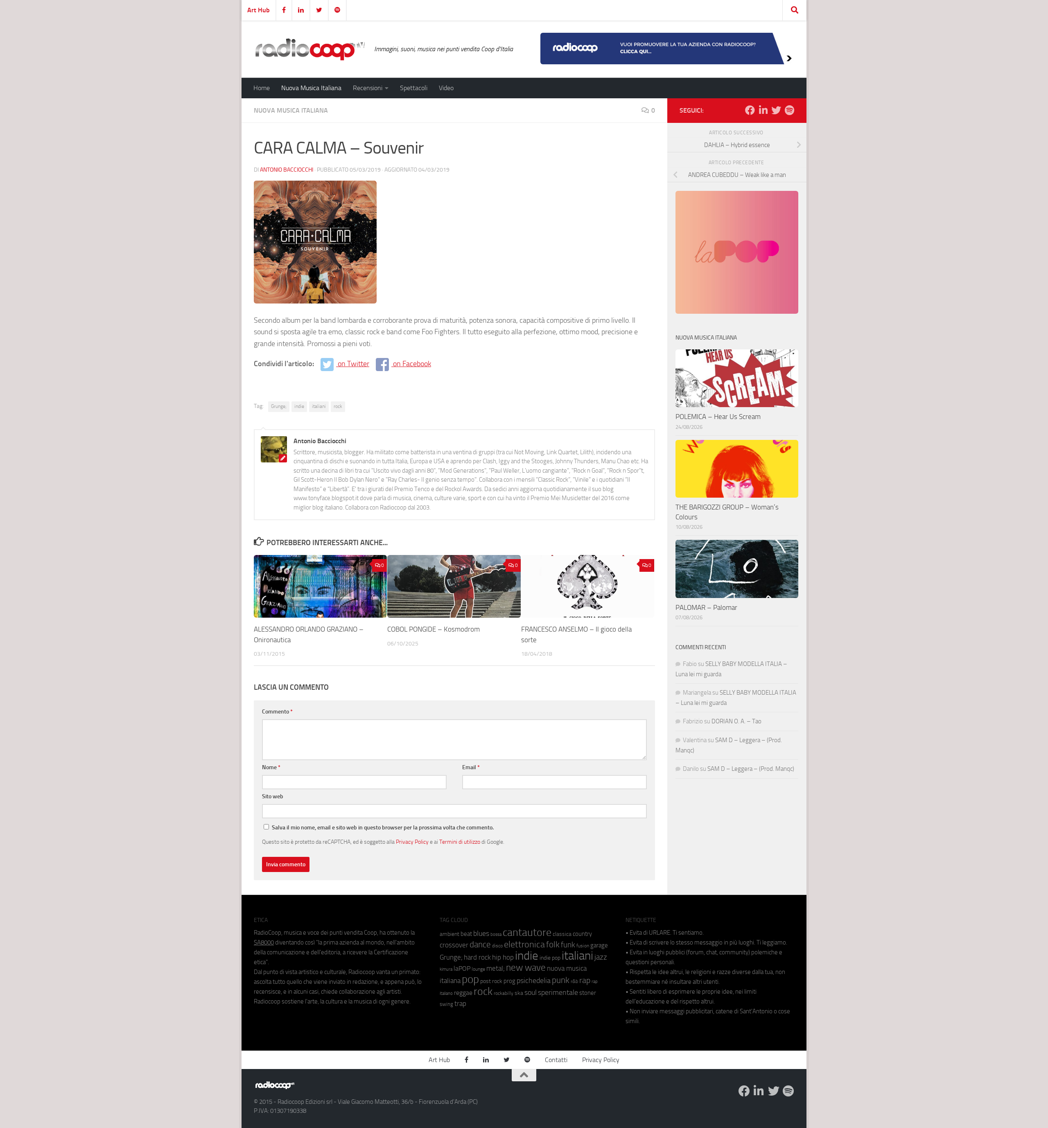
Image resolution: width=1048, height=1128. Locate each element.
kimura (446, 969)
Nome (271, 767)
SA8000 (264, 942)
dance (480, 944)
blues (481, 933)
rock (338, 406)
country (582, 934)
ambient (449, 934)
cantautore (527, 932)
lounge (478, 969)
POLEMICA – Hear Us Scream (718, 416)
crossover (454, 945)
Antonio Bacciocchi (286, 169)
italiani (319, 406)
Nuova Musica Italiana (311, 88)
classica (562, 934)
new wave (526, 967)
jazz (600, 957)
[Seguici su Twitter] (776, 110)
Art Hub (258, 10)
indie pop (550, 957)
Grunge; (279, 406)
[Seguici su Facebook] (750, 110)
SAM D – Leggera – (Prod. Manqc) (750, 768)
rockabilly (503, 993)
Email (471, 767)
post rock (491, 981)
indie (299, 406)
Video (446, 88)
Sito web (272, 796)
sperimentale (558, 992)
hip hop (503, 957)
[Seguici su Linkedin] (763, 110)
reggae (463, 993)
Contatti (556, 1060)
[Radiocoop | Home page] (310, 49)
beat (466, 934)
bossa (495, 934)
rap (584, 980)
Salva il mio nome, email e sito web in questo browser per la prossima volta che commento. (383, 827)
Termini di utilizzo (459, 841)
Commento (277, 711)
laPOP (462, 968)
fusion (582, 945)
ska (519, 993)
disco (497, 946)
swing (446, 1004)
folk (553, 944)
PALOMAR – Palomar (706, 607)
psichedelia (534, 980)
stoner (587, 993)
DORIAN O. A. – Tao (736, 721)
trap (460, 1003)
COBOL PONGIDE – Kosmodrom (433, 629)
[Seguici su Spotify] (789, 110)
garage (599, 945)
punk (560, 980)
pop (470, 979)
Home (261, 88)
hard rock (477, 957)
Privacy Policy (412, 841)
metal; (495, 968)
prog (509, 981)
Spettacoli (413, 88)
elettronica (524, 944)
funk (568, 944)
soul (530, 992)
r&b (574, 981)
